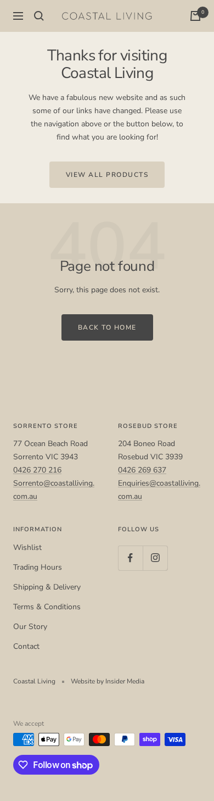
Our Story (30, 626)
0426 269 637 (142, 470)
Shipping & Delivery (47, 587)
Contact (26, 646)
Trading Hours (37, 567)
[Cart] (195, 16)
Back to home (107, 327)
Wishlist (27, 547)
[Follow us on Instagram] (155, 558)
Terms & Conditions (47, 607)
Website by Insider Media (107, 681)
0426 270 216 (37, 470)
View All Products (107, 174)
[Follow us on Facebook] (130, 558)
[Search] (39, 16)
